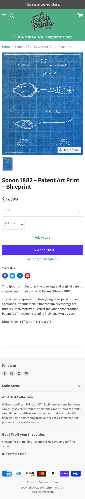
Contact (43, 482)
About (30, 482)
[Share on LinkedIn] (20, 276)
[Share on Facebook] (5, 276)
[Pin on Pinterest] (27, 276)
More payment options (42, 259)
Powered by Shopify (42, 491)
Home (6, 46)
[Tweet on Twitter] (12, 276)
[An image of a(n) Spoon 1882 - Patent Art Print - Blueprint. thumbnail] (7, 164)
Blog (56, 482)
